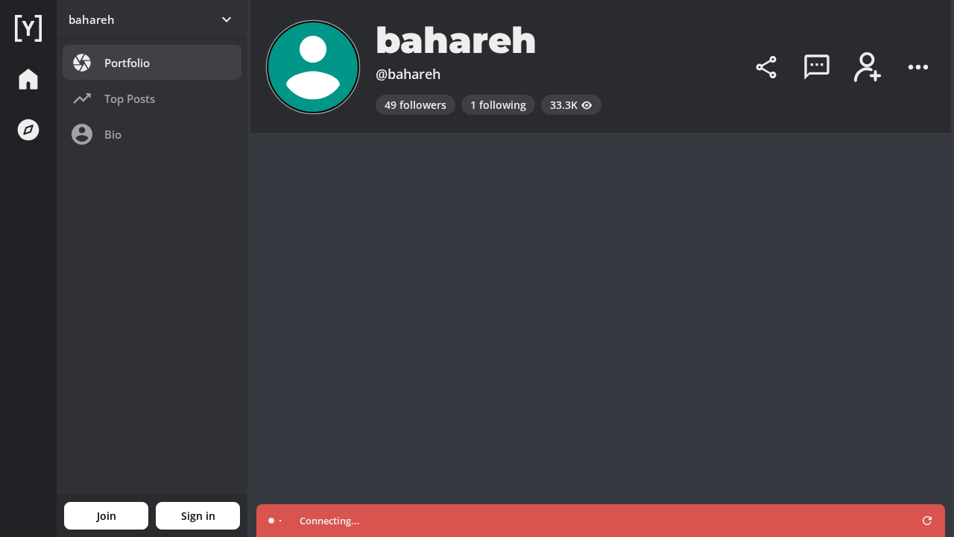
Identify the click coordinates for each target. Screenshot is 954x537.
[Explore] (28, 129)
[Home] (28, 28)
